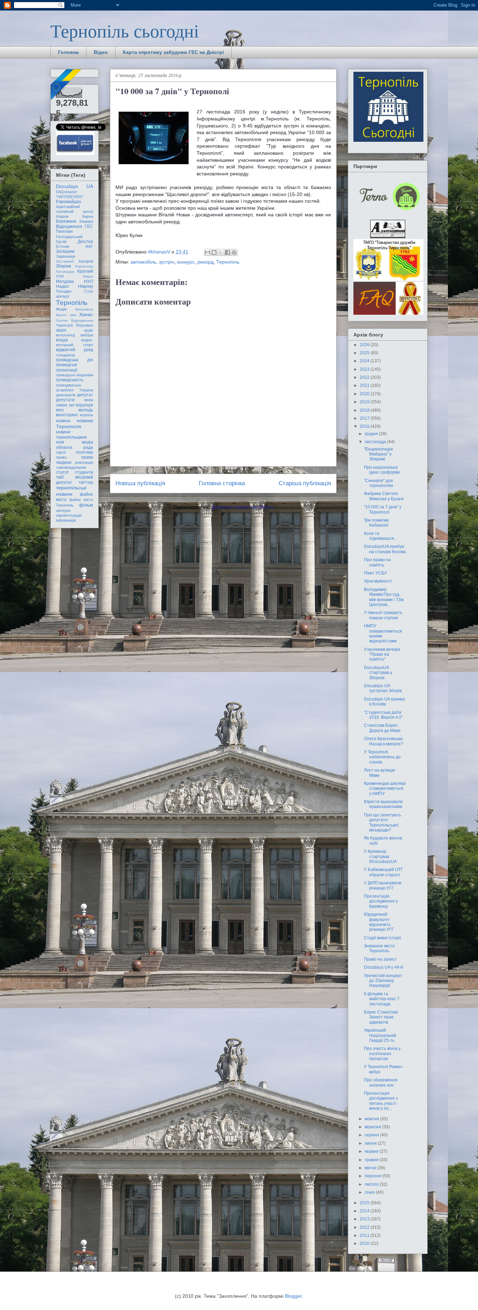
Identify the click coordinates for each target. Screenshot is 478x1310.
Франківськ (84, 309)
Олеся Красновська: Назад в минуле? (383, 741)
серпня (372, 1135)
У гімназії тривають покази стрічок (383, 615)
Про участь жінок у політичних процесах (382, 1053)
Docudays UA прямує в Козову (384, 701)
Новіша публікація (140, 483)
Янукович (84, 325)
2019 (365, 401)
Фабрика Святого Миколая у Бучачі (383, 496)
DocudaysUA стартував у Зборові (378, 672)
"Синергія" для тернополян (378, 483)
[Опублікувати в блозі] (214, 252)
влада (62, 339)
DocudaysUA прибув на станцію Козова (385, 549)
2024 (365, 360)
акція (61, 330)
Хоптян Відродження (74, 320)
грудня (372, 433)
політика (84, 452)
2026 (365, 344)
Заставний (65, 261)
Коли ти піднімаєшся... (380, 536)
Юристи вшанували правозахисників (383, 804)
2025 (365, 352)
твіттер (86, 482)
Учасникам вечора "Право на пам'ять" (382, 654)
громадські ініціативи (74, 375)
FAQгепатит (66, 192)
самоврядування (71, 467)
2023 (365, 369)
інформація (66, 520)
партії (61, 452)
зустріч (166, 262)
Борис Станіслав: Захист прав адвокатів (381, 1017)
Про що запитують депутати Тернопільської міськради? (382, 822)
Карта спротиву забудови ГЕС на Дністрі (173, 52)
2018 (365, 410)
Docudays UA (74, 186)
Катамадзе (65, 271)
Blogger (293, 1296)
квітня (371, 1167)
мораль (86, 415)
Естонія (62, 246)
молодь (85, 409)
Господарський (69, 237)
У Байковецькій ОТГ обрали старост (383, 872)
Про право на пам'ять (377, 562)
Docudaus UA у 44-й (383, 967)
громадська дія (74, 359)
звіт (72, 405)
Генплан (64, 231)
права (61, 457)
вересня (373, 1126)
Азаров (62, 216)
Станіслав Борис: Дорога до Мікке (382, 728)
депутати (65, 399)
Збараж (63, 266)
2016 (365, 426)
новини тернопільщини (71, 434)
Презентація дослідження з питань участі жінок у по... (381, 1101)
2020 (365, 393)
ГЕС (89, 226)
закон (61, 405)
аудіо (88, 330)
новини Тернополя (74, 423)
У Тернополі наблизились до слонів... (382, 757)
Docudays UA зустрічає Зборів (383, 688)
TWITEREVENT (69, 197)
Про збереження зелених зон (381, 1082)
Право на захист (380, 959)
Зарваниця (65, 256)
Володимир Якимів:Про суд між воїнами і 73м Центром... (383, 597)
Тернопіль (227, 262)
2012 (365, 1227)
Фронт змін (66, 315)
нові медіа (74, 442)
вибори (86, 335)
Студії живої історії (382, 937)
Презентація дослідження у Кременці (381, 901)
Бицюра (86, 221)
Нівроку (85, 286)
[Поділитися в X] (220, 252)
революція (84, 462)
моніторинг (67, 414)
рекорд (205, 262)
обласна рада (74, 447)
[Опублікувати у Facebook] (227, 252)
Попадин (63, 291)
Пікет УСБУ (375, 573)
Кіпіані (88, 276)
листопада (376, 441)
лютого (372, 1184)
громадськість (69, 379)
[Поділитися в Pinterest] (234, 252)
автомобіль (143, 262)
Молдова (65, 281)
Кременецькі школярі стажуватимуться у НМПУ (385, 788)
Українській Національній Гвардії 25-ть (380, 1035)
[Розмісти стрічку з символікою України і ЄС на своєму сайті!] (66, 85)
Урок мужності (378, 581)
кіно (60, 409)
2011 (365, 1235)
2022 (365, 377)
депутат (85, 394)
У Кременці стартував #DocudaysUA (380, 856)
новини (63, 420)
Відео (101, 52)
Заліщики (65, 251)
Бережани (66, 221)
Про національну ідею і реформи (382, 470)
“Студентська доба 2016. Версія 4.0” (383, 715)
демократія (66, 395)
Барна (87, 216)
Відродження (69, 226)
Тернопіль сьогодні (124, 30)
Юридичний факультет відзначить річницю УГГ (379, 922)
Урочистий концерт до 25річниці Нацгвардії (383, 980)
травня (372, 1159)
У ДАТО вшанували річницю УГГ (382, 885)
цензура (63, 510)
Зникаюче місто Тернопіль (379, 948)
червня (372, 1151)
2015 (365, 1202)
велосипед (65, 335)
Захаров (85, 261)
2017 (365, 418)
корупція (84, 405)
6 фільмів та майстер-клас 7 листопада (382, 998)
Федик (61, 309)
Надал (62, 286)
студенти (84, 472)
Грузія (61, 241)
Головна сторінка (222, 483)
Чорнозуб (64, 325)
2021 (365, 385)
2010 (365, 1243)
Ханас (86, 314)
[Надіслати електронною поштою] (207, 252)
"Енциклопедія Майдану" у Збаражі (378, 454)
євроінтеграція (69, 515)
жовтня (372, 1118)
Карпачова (84, 266)
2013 (365, 1219)
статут (62, 472)
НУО (88, 281)
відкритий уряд (74, 349)
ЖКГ (89, 246)
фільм (86, 505)
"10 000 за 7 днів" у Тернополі (382, 509)
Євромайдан (68, 201)
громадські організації (66, 367)
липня (371, 1143)
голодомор (65, 355)
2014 (365, 1210)
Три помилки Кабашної (376, 523)
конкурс (186, 262)
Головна (68, 52)
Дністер (85, 241)
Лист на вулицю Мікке (379, 773)
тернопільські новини (71, 490)
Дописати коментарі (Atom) (242, 507)
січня (370, 1192)
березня (373, 1175)
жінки (88, 400)
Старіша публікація (305, 483)
